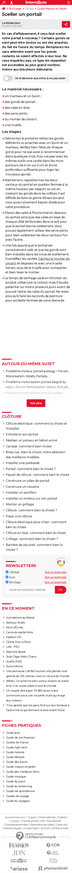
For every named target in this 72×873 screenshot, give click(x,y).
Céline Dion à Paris (18, 642)
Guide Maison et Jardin (52, 8)
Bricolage (15, 8)
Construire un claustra (22, 487)
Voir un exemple (55, 572)
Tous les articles (30, 821)
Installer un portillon (21, 492)
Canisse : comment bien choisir (29, 446)
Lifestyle (13, 572)
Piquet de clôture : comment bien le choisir (38, 475)
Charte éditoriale (47, 817)
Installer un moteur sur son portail (31, 498)
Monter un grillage (20, 504)
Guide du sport (15, 781)
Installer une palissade (23, 463)
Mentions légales (13, 828)
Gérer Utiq (61, 824)
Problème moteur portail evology (30, 371)
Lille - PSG (13, 647)
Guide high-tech (16, 747)
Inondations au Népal (20, 617)
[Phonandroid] (53, 868)
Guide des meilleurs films (23, 772)
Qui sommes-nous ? (16, 817)
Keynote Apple (16, 652)
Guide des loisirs (16, 762)
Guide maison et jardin (21, 766)
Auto (11, 577)
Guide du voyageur (18, 801)
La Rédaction (11, 23)
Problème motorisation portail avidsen (34, 393)
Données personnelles (16, 824)
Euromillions (14, 666)
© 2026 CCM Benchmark (54, 828)
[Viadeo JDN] (53, 860)
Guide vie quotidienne (20, 791)
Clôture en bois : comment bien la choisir (36, 533)
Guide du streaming (19, 786)
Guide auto (13, 732)
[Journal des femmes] (19, 845)
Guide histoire (15, 752)
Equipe (32, 817)
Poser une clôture (19, 516)
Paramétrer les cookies (42, 824)
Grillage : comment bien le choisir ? (32, 539)
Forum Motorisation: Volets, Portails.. (42, 387)
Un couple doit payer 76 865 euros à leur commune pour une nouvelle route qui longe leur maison (35, 695)
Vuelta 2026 (14, 661)
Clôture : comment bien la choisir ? (31, 510)
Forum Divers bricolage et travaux (45, 398)
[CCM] (53, 845)
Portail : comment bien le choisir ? (31, 469)
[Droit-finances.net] (53, 853)
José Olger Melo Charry (21, 656)
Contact (15, 821)
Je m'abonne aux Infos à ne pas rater (40, 78)
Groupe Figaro (31, 828)
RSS (42, 821)
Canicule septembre (19, 632)
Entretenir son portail (22, 434)
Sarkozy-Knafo (15, 622)
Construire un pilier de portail (27, 481)
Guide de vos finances (20, 737)
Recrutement (54, 821)
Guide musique (16, 776)
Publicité (62, 817)
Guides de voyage (17, 796)
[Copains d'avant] (19, 860)
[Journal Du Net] (19, 853)
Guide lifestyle (15, 757)
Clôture (12, 416)
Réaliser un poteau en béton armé (31, 440)
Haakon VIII (14, 637)
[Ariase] (19, 868)
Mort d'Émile (14, 627)
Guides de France (17, 742)
